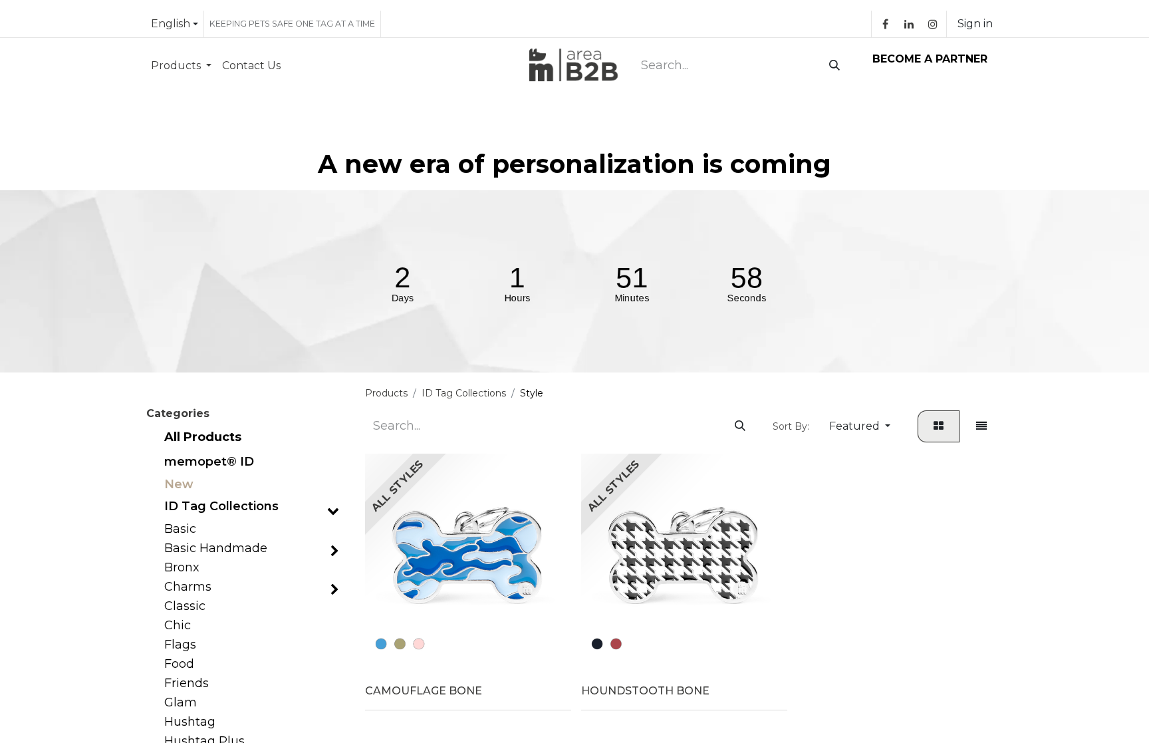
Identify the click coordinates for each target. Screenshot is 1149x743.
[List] (981, 426)
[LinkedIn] (909, 24)
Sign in (975, 23)
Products (386, 393)
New (178, 485)
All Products (202, 437)
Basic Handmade (215, 548)
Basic (180, 529)
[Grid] (938, 426)
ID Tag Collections (221, 507)
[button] (860, 426)
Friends (186, 683)
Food (179, 664)
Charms (187, 587)
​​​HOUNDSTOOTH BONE (645, 690)
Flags (180, 645)
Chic (177, 626)
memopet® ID (209, 462)
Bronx (181, 568)
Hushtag (189, 722)
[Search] (832, 65)
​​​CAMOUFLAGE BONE (423, 690)
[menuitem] (181, 65)
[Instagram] (933, 24)
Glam (180, 703)
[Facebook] (885, 24)
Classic (184, 606)
